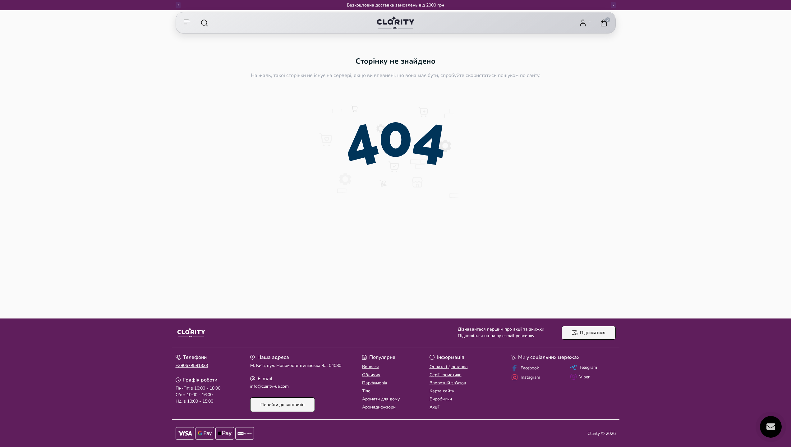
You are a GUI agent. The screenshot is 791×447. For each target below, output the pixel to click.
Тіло (366, 391)
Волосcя (370, 367)
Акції (434, 407)
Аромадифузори (379, 407)
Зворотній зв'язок (448, 383)
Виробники (441, 399)
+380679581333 (192, 365)
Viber (584, 377)
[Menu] (187, 23)
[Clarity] (284, 333)
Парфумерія (374, 383)
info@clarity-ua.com (269, 386)
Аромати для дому (381, 399)
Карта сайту (442, 391)
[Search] (204, 23)
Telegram (588, 367)
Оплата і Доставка (449, 367)
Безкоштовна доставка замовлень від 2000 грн (395, 5)
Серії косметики (446, 375)
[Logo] (395, 23)
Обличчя (371, 375)
